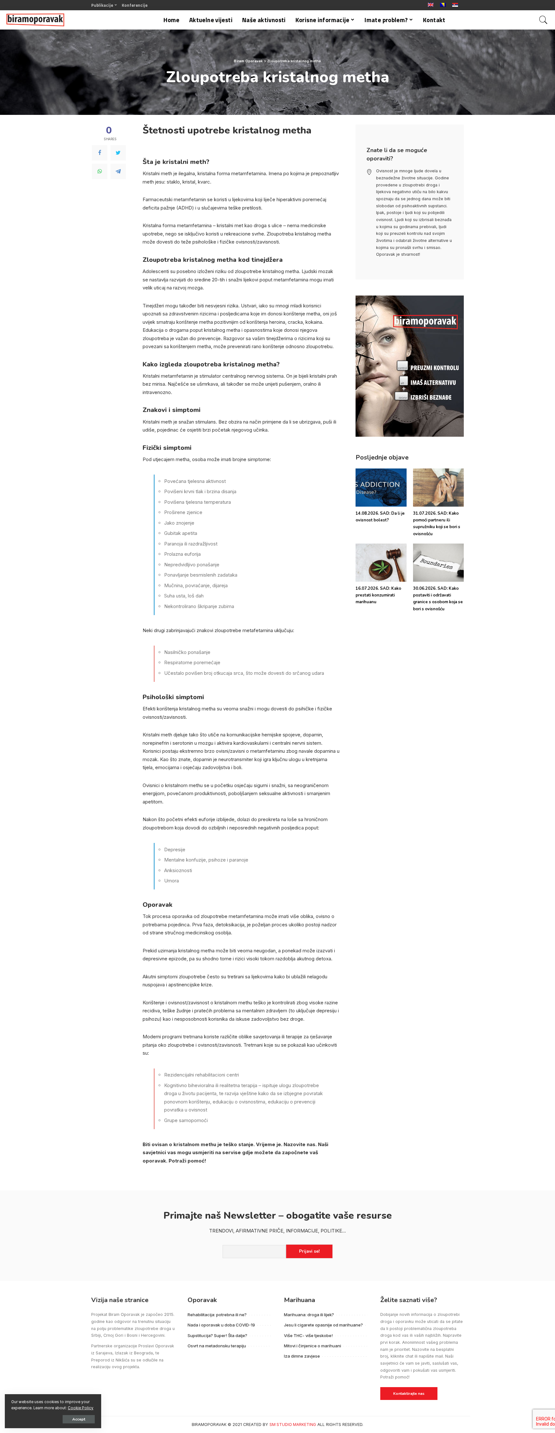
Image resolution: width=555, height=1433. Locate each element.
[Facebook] (99, 152)
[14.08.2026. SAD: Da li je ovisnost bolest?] (381, 487)
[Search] (543, 20)
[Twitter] (118, 152)
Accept (78, 1419)
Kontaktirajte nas (409, 1393)
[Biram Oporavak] (35, 19)
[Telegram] (118, 171)
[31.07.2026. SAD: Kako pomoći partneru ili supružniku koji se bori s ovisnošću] (438, 487)
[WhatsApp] (99, 171)
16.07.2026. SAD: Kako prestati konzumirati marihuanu (378, 595)
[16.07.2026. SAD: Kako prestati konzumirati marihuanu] (381, 563)
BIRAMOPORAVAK (209, 1424)
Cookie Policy (80, 1408)
